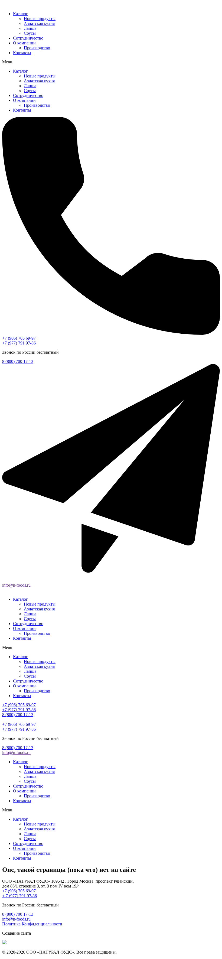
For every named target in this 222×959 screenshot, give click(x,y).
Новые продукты (40, 18)
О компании (24, 43)
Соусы (30, 33)
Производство (37, 47)
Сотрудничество (28, 38)
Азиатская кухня (39, 23)
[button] (111, 62)
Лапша (30, 28)
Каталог (20, 13)
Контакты (22, 52)
